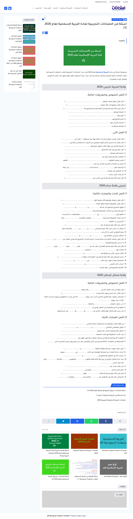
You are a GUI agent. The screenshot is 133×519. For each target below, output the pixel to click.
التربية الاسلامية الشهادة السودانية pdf (114, 452)
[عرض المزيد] (45, 429)
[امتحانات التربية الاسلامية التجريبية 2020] (84, 441)
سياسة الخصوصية (101, 2)
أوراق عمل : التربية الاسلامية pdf (115, 476)
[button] (106, 421)
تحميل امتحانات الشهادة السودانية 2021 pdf (15, 49)
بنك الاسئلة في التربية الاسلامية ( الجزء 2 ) (111, 395)
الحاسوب (38, 8)
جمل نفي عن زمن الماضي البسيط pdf (15, 72)
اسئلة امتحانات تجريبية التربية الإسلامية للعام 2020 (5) (106, 391)
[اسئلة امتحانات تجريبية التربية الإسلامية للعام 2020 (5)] (55, 467)
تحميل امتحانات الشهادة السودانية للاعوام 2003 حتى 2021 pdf (14, 62)
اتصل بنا (125, 2)
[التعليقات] (43, 19)
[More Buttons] (49, 421)
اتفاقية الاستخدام (115, 2)
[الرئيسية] (125, 19)
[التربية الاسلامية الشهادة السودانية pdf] (113, 441)
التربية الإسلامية (102, 72)
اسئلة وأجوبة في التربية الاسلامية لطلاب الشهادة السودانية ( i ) (86, 478)
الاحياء (55, 8)
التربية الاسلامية (66, 8)
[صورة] (29, 28)
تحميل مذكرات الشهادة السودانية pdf (15, 84)
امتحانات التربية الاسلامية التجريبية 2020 (111, 400)
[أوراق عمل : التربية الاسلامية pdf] (113, 467)
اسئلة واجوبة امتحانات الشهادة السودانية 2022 (14, 28)
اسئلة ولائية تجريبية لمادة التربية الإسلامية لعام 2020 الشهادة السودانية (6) (57, 453)
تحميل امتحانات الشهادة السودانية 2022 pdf (15, 39)
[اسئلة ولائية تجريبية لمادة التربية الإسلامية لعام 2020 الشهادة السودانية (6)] (55, 441)
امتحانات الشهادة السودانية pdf (58, 516)
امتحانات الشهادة (81, 8)
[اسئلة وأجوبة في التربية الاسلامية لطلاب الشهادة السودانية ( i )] (84, 467)
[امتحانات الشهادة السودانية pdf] (118, 8)
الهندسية (47, 8)
